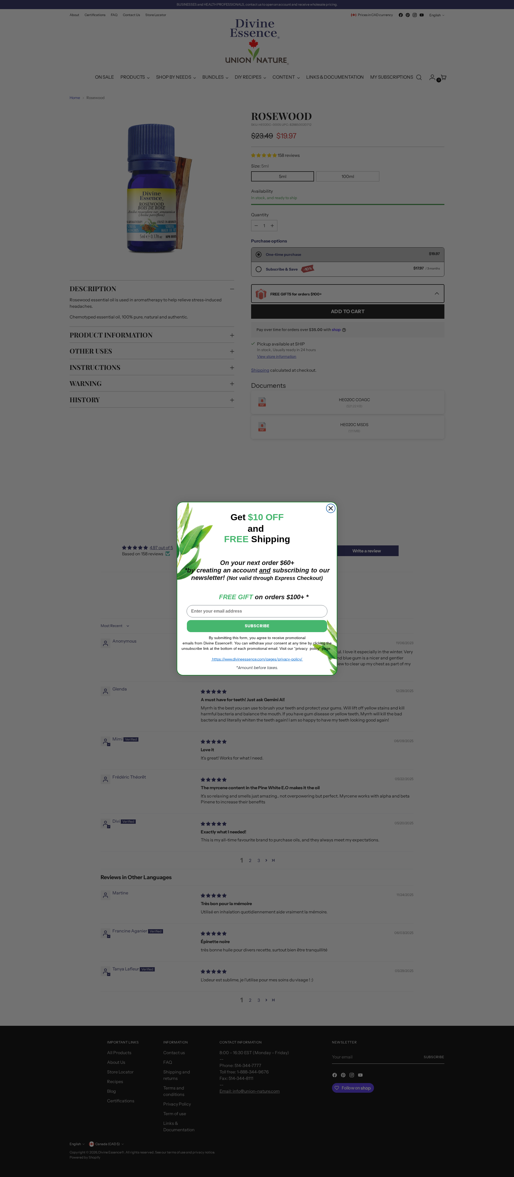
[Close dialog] (330, 508)
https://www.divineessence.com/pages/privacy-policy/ (257, 659)
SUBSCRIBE (257, 626)
